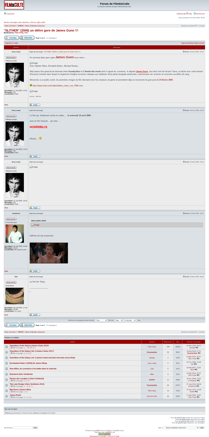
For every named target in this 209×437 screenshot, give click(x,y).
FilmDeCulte (181, 14)
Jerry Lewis (152, 363)
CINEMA (21, 26)
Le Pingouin (192, 381)
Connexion (10, 14)
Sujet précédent (187, 43)
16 (31, 348)
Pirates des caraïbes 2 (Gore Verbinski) (27, 379)
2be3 (192, 370)
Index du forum (10, 26)
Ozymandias (152, 352)
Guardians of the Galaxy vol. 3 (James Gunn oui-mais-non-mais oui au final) (42, 358)
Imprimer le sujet (11, 43)
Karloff (152, 380)
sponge (192, 348)
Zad (192, 364)
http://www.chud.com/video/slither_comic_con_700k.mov (58, 85)
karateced (192, 386)
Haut (6, 105)
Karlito (192, 392)
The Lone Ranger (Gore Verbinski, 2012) (27, 384)
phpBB (96, 430)
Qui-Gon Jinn (152, 396)
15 (28, 348)
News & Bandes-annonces (35, 26)
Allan (152, 374)
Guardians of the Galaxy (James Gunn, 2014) (29, 346)
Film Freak (19, 33)
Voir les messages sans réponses (16, 22)
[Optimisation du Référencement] (104, 435)
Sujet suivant (199, 43)
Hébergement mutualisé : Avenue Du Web (104, 436)
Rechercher (200, 14)
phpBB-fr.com (110, 432)
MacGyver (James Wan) (20, 390)
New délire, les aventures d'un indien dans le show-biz (33, 369)
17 (33, 348)
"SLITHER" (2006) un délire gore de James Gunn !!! (41, 30)
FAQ (190, 14)
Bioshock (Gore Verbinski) (21, 374)
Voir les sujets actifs (37, 22)
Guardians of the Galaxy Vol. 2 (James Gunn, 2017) (32, 351)
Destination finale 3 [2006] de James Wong (28, 363)
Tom (26, 33)
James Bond (15, 395)
